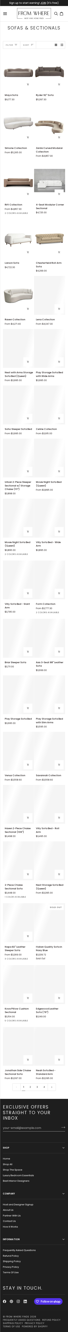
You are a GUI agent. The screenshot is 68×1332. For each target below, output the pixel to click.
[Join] (62, 1127)
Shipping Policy (12, 1261)
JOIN (43, 3)
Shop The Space (12, 1169)
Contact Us (9, 1221)
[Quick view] (59, 137)
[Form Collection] (49, 580)
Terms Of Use (11, 1272)
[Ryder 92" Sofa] (49, 71)
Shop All (7, 1164)
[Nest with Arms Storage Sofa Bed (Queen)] (18, 348)
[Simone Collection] (18, 124)
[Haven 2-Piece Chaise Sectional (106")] (18, 804)
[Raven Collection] (18, 295)
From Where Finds (17, 1316)
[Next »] (52, 1087)
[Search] (57, 13)
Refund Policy (11, 1256)
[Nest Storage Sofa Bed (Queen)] (49, 860)
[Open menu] (5, 13)
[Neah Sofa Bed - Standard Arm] (49, 1046)
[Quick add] (27, 137)
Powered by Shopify (35, 1326)
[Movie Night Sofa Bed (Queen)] (49, 458)
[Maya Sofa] (18, 71)
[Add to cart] (27, 84)
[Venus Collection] (18, 751)
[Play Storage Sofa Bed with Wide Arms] (49, 348)
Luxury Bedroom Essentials (18, 1175)
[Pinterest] (11, 1301)
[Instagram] (18, 1301)
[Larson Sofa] (18, 238)
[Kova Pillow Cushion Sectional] (18, 984)
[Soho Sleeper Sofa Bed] (18, 404)
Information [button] (11, 1239)
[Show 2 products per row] (62, 45)
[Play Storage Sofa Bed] (18, 694)
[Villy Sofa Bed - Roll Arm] (49, 804)
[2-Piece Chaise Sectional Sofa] (18, 860)
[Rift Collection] (18, 180)
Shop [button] (6, 1147)
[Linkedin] (25, 1301)
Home (6, 1158)
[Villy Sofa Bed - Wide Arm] (49, 518)
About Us (8, 1210)
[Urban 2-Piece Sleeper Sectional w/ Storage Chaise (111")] (18, 458)
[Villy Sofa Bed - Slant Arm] (18, 580)
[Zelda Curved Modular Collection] (49, 124)
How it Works (10, 1226)
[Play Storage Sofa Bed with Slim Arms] (49, 694)
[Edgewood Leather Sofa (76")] (49, 984)
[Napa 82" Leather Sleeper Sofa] (18, 922)
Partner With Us (12, 1215)
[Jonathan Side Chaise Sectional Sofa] (18, 1046)
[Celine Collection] (49, 404)
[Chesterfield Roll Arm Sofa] (49, 238)
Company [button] (9, 1193)
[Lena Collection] (49, 295)
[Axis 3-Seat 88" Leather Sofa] (49, 638)
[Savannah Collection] (49, 751)
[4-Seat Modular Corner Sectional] (49, 180)
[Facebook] (4, 1301)
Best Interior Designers (16, 1181)
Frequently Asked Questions (19, 1250)
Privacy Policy (11, 1267)
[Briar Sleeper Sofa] (18, 638)
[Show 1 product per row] (56, 45)
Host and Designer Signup (18, 1204)
